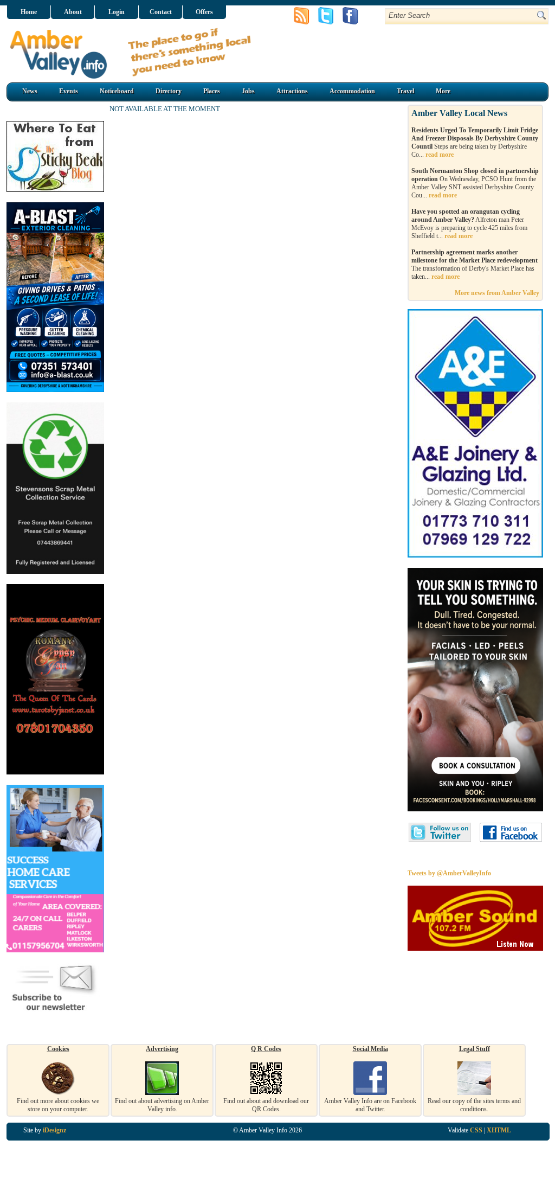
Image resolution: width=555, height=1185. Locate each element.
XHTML (499, 1130)
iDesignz (54, 1130)
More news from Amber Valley (497, 293)
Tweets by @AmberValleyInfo (449, 873)
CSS (476, 1130)
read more (439, 154)
